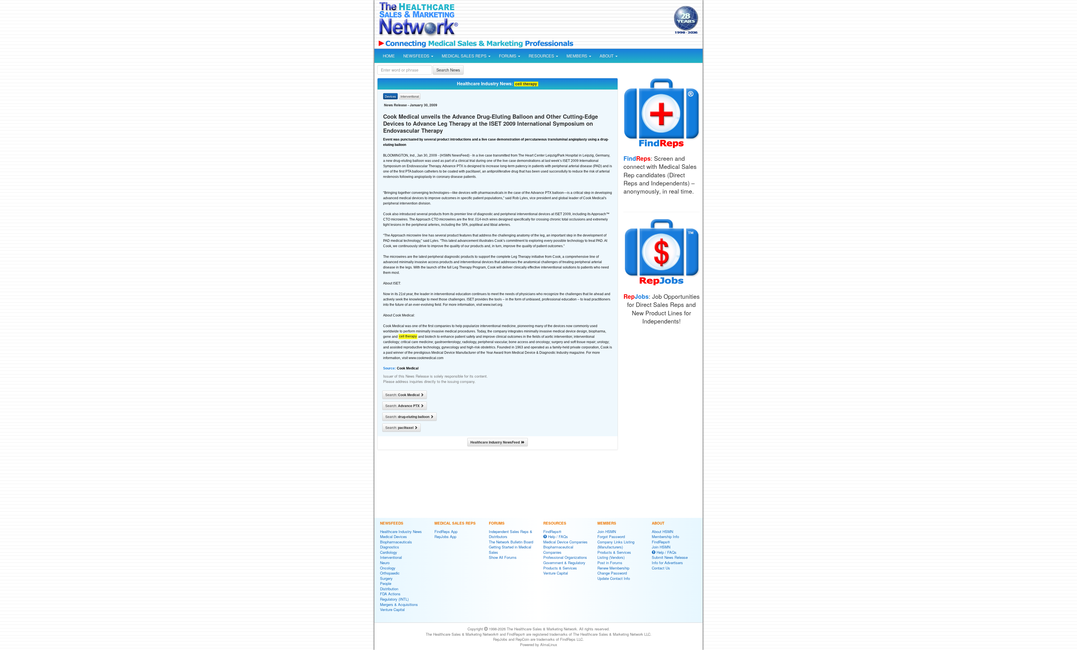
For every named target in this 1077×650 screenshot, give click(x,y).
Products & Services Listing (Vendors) (614, 555)
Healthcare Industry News (401, 531)
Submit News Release (670, 557)
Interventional (391, 557)
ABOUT (607, 56)
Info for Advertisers (667, 562)
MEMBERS (577, 56)
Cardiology (388, 552)
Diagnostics (389, 547)
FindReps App (445, 531)
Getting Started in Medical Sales (510, 549)
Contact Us (661, 568)
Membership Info (665, 536)
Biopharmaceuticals (396, 542)
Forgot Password (611, 536)
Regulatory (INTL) (394, 599)
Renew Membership (613, 568)
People (385, 583)
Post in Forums (609, 562)
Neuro (385, 562)
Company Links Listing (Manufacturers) (615, 544)
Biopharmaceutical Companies (558, 549)
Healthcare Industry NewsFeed (495, 442)
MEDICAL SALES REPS (465, 56)
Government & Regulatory (564, 562)
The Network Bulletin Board (511, 542)
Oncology (387, 568)
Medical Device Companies (565, 542)
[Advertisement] (565, 20)
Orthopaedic (390, 573)
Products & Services (560, 568)
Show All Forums (503, 557)
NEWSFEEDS (417, 56)
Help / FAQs (557, 536)
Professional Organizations (565, 557)
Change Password (612, 573)
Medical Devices (393, 536)
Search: (402, 394)
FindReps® (552, 531)
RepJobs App (445, 536)
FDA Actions (390, 593)
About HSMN (662, 531)
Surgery (386, 578)
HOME (389, 56)
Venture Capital (392, 609)
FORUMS (508, 56)
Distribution (389, 588)
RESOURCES (542, 56)
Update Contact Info (613, 578)
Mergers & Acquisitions (399, 604)
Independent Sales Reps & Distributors (510, 534)
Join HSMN (606, 531)
